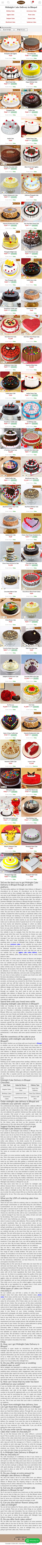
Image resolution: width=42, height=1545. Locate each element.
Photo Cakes (31, 14)
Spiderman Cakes (31, 22)
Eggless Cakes (10, 14)
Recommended (6, 27)
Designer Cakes (10, 18)
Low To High (7, 29)
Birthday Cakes (10, 11)
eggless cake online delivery (28, 952)
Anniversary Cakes (31, 11)
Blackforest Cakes (10, 22)
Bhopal (39, 1043)
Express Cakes (31, 18)
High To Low (21, 29)
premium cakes (15, 944)
